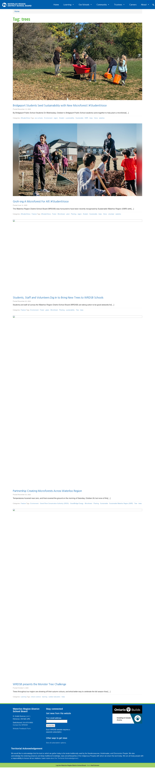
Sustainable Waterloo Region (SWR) (121, 503)
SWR (86, 118)
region (56, 118)
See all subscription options (56, 742)
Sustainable (79, 118)
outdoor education (54, 697)
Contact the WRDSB (20, 725)
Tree (77, 310)
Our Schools (84, 4)
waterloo (102, 118)
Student (61, 118)
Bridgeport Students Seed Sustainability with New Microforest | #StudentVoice (60, 105)
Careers (133, 4)
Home (56, 4)
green (47, 310)
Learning (67, 4)
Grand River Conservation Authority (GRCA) (54, 503)
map (28, 716)
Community (102, 4)
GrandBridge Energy (76, 503)
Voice (96, 118)
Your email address (53, 718)
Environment (48, 118)
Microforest (61, 214)
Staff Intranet (95, 765)
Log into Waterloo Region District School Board (71, 765)
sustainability (70, 118)
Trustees (118, 4)
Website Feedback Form (22, 728)
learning (44, 697)
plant (68, 214)
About (144, 4)
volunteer (111, 214)
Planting (73, 214)
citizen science (36, 697)
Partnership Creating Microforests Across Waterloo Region (47, 491)
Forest (54, 214)
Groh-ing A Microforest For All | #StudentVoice (41, 201)
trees (91, 118)
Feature (34, 214)
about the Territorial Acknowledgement (64, 758)
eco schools (39, 118)
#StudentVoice (25, 118)
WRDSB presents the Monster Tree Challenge (39, 684)
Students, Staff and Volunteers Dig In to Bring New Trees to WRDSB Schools (58, 297)
